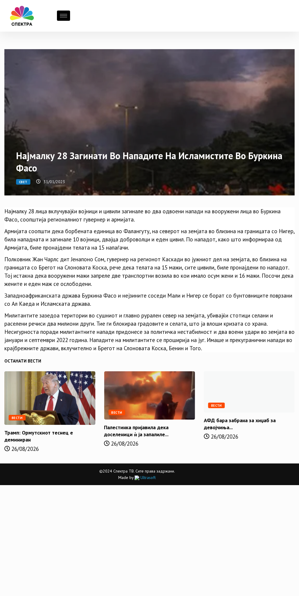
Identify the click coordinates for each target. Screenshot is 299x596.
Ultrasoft (147, 477)
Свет (23, 182)
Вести (17, 418)
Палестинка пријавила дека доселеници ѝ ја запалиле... (136, 431)
